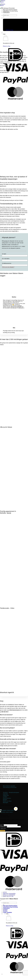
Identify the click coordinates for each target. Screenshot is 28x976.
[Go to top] (0, 900)
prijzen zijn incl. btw (8, 896)
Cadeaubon (6, 12)
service (5, 892)
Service (5, 911)
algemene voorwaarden (9, 893)
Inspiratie (5, 794)
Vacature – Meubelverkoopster (11, 792)
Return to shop (9, 30)
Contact (5, 796)
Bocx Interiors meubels (9, 786)
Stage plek (6, 795)
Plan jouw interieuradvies (10, 9)
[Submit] (3, 904)
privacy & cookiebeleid (9, 895)
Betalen (5, 799)
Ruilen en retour (7, 801)
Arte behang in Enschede (9, 787)
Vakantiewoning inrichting (10, 907)
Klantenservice (7, 798)
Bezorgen (5, 802)
